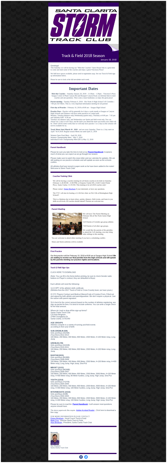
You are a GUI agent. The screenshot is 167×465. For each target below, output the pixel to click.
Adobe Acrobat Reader (85, 410)
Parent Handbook (95, 152)
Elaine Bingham (69, 189)
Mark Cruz (55, 420)
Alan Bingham (56, 422)
